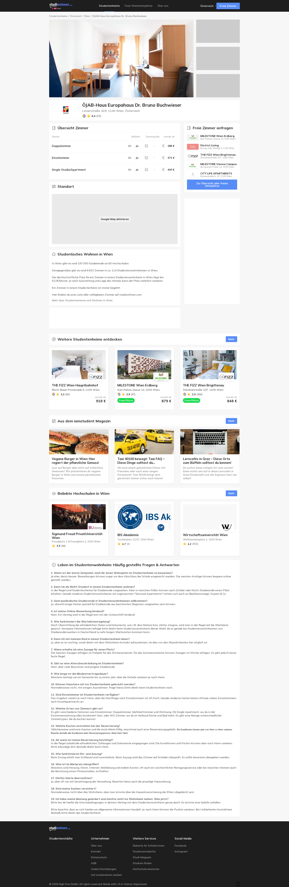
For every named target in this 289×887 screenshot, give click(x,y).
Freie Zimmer (228, 6)
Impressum (140, 884)
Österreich (75, 16)
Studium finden (142, 863)
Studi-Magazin (142, 857)
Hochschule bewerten (146, 869)
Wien (87, 16)
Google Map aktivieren (115, 219)
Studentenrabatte (144, 851)
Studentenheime (58, 16)
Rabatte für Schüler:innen (148, 845)
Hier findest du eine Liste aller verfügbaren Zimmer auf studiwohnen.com (96, 294)
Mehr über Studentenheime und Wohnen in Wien (82, 300)
